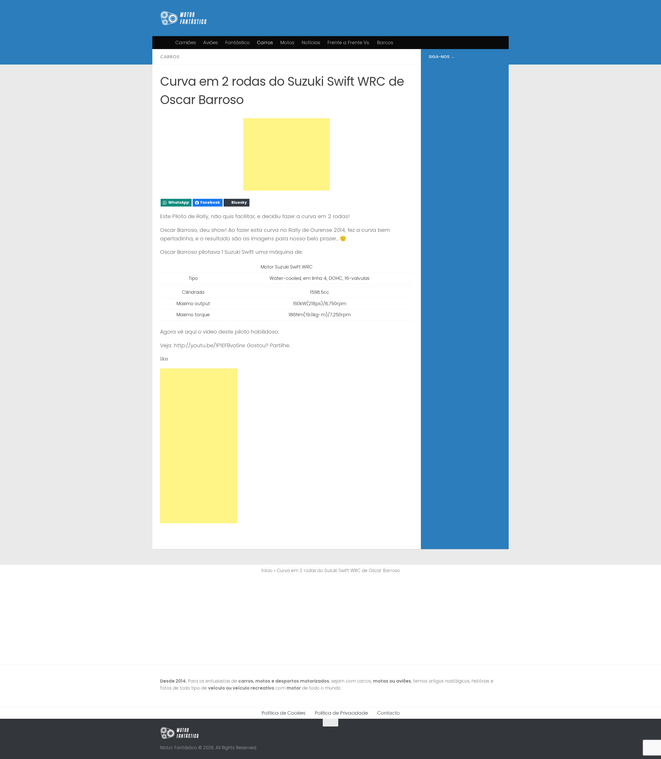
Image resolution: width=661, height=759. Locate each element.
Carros (265, 42)
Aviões (210, 42)
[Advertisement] (286, 154)
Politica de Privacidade (341, 713)
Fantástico (237, 42)
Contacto (388, 713)
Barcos (385, 42)
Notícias (311, 42)
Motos (287, 42)
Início (266, 570)
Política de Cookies (283, 713)
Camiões (185, 42)
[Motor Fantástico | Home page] (183, 18)
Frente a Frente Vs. (348, 42)
